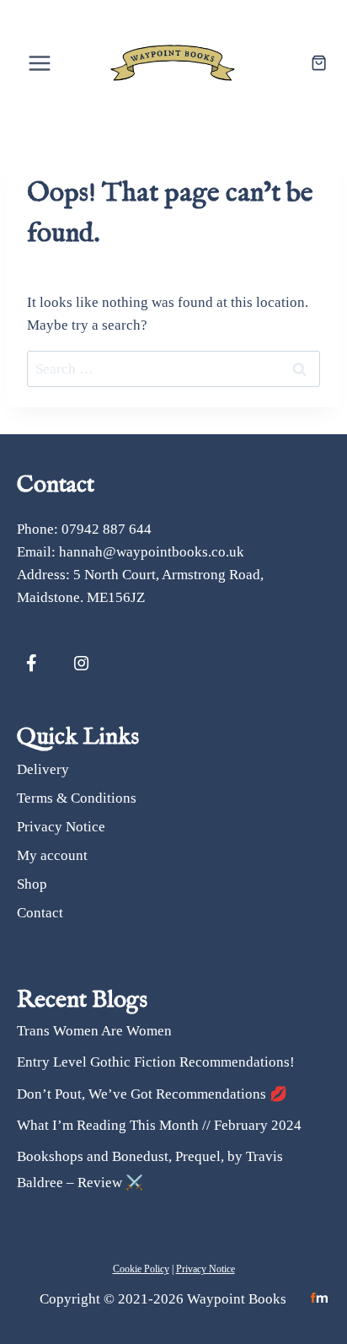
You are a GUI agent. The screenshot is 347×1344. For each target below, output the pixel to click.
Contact (40, 913)
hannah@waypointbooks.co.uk (151, 552)
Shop (32, 884)
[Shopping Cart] (319, 63)
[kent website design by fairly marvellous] (319, 1298)
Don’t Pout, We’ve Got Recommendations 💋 (152, 1094)
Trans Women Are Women (94, 1031)
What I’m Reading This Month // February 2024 (159, 1125)
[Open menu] (40, 63)
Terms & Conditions (76, 798)
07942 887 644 (106, 529)
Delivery (43, 769)
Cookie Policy (141, 1269)
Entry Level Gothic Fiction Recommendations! (156, 1062)
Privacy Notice (61, 827)
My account (52, 855)
